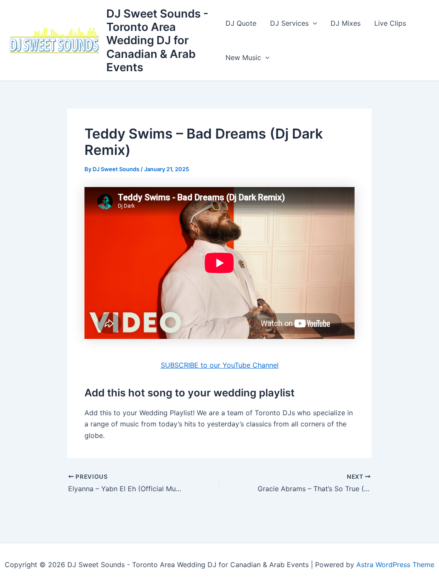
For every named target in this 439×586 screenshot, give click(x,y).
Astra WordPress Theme (395, 564)
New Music (243, 57)
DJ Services (289, 23)
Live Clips (390, 23)
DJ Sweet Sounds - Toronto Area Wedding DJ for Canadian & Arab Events (157, 40)
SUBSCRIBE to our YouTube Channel (220, 365)
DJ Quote (241, 23)
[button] (313, 23)
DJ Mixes (346, 23)
